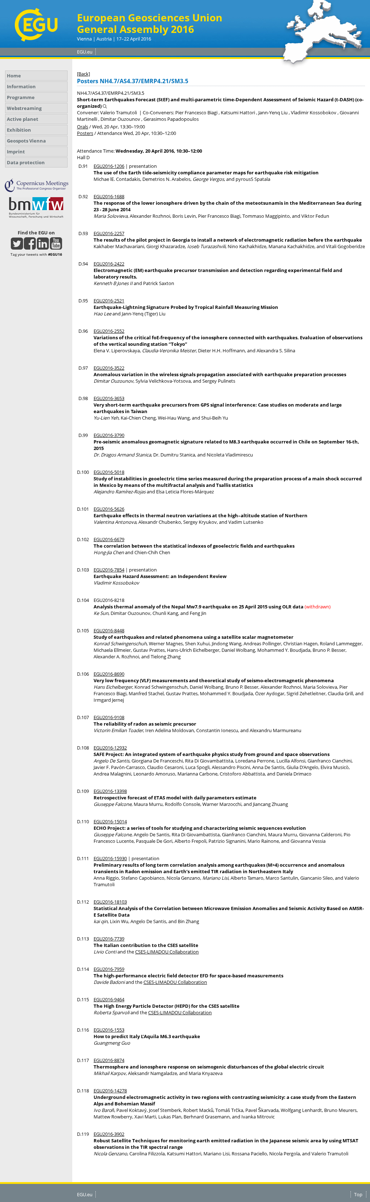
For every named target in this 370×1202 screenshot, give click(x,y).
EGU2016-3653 (109, 398)
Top (358, 1194)
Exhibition (19, 130)
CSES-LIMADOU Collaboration (167, 951)
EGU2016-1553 (109, 1030)
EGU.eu (84, 51)
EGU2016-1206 (109, 166)
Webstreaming (24, 108)
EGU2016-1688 (109, 196)
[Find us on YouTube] (56, 246)
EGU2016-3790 (109, 435)
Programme (21, 97)
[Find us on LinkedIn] (43, 246)
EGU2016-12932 (110, 747)
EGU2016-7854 (109, 569)
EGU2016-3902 (109, 1134)
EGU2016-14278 (110, 1090)
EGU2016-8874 (109, 1060)
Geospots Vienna (26, 140)
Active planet (22, 119)
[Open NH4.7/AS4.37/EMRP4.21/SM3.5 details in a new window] (105, 106)
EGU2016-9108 (109, 717)
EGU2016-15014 (110, 821)
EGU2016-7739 (109, 938)
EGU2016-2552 (109, 331)
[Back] (83, 74)
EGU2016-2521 (109, 300)
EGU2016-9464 (109, 999)
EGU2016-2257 (109, 233)
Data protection (26, 162)
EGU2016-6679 (109, 539)
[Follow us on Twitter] (17, 246)
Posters (85, 133)
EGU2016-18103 (110, 902)
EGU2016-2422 (109, 263)
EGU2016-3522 (109, 368)
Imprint (16, 151)
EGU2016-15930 (110, 858)
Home (14, 75)
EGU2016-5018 (109, 472)
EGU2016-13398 (110, 791)
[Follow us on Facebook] (30, 246)
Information (21, 86)
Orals (82, 126)
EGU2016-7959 (109, 969)
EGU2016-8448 (109, 630)
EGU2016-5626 (109, 509)
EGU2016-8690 (109, 674)
